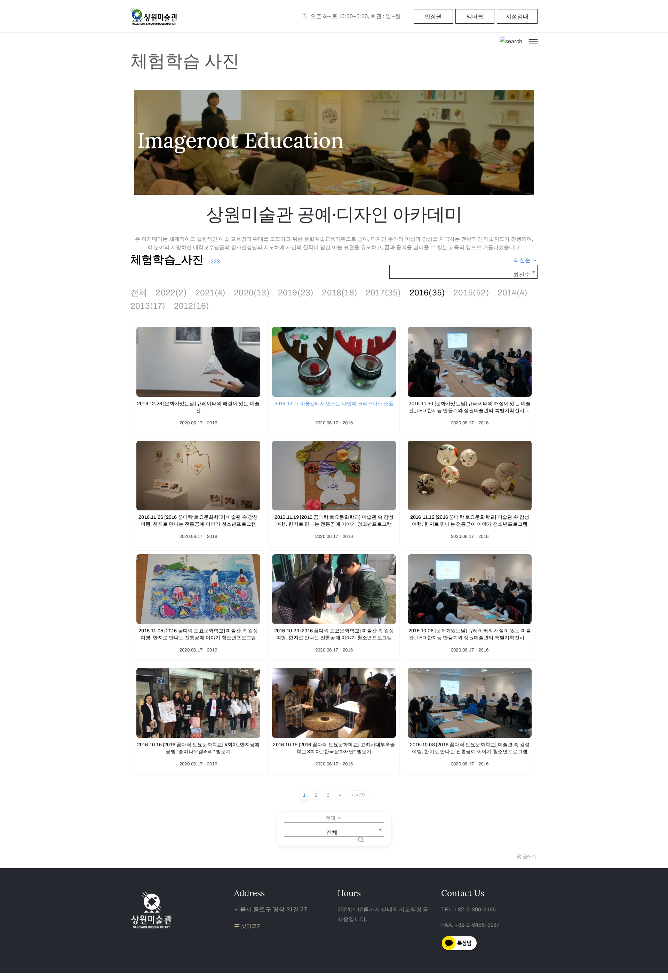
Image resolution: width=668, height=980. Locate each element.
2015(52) (471, 292)
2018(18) (339, 292)
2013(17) (148, 305)
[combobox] (526, 260)
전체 (138, 292)
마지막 (357, 795)
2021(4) (210, 292)
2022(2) (171, 292)
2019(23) (296, 292)
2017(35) (383, 292)
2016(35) (427, 292)
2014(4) (512, 292)
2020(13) (252, 292)
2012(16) (191, 305)
